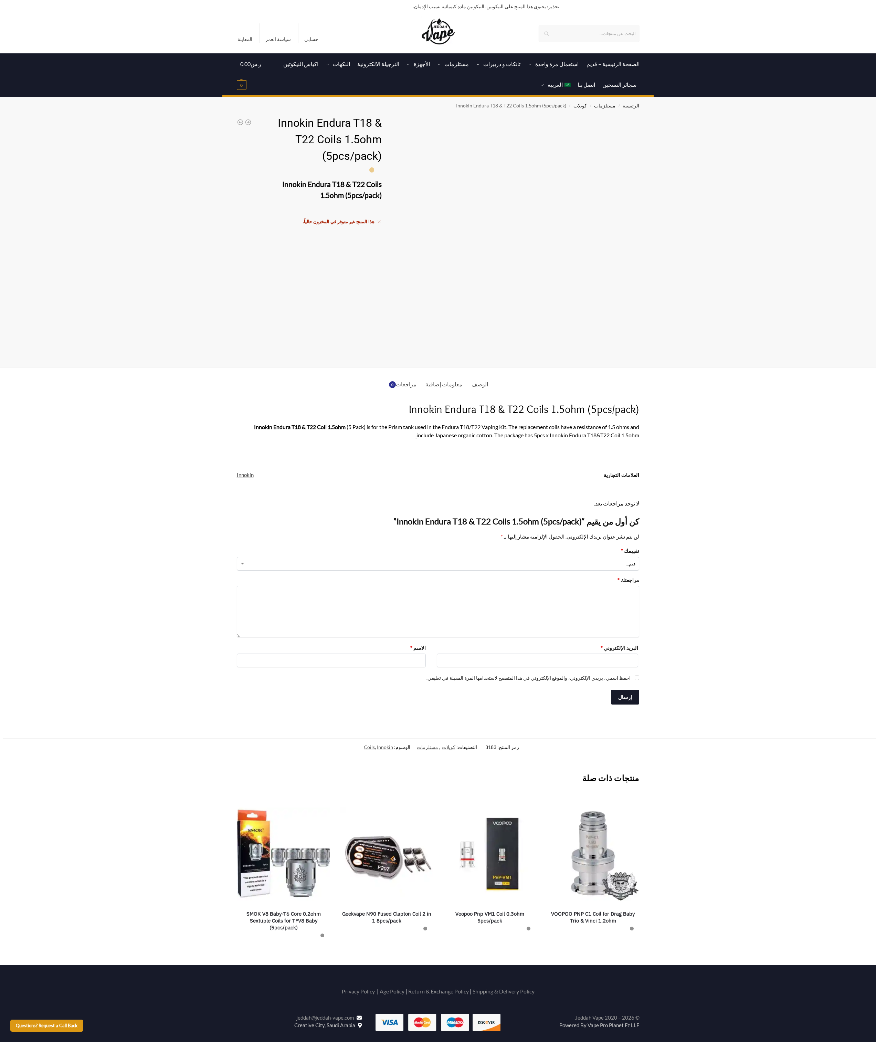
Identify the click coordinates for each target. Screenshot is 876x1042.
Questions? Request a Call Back (46, 1025)
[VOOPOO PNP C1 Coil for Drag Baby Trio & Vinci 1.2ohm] (593, 853)
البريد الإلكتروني (619, 648)
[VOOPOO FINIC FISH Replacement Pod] (240, 122)
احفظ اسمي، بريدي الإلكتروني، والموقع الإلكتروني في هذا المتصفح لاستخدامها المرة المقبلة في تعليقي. (528, 678)
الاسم (418, 648)
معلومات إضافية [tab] (443, 384)
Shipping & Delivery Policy (504, 991)
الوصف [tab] (480, 384)
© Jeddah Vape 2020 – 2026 (607, 1017)
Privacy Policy (358, 991)
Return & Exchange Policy (438, 991)
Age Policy (392, 991)
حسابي (311, 39)
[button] (251, 74)
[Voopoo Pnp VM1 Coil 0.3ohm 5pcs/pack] (489, 853)
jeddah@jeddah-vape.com (326, 1017)
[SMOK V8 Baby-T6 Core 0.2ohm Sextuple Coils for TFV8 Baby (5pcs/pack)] (283, 853)
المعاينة (245, 39)
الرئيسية (631, 105)
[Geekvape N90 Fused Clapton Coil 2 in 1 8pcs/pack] (386, 853)
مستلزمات (604, 105)
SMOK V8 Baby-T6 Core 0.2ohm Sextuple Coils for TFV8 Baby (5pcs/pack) (283, 920)
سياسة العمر (278, 39)
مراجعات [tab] (404, 384)
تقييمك (630, 551)
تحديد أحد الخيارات (593, 944)
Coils (369, 747)
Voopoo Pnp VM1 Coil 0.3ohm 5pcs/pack (489, 917)
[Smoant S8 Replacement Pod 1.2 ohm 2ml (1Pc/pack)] (248, 122)
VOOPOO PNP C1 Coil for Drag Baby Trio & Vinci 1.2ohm (593, 917)
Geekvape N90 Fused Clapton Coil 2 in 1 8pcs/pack (386, 917)
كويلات (580, 105)
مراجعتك (628, 580)
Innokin (245, 475)
